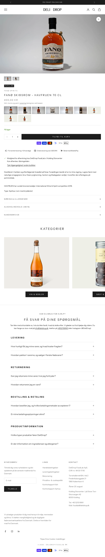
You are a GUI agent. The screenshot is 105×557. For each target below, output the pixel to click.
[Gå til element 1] (7, 79)
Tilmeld (12, 489)
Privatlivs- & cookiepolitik (53, 480)
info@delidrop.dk (41, 328)
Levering (23, 103)
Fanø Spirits (11, 91)
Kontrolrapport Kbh (50, 484)
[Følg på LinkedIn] (18, 531)
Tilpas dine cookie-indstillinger (52, 539)
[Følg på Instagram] (12, 531)
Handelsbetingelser (50, 467)
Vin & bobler (36, 294)
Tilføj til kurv (61, 137)
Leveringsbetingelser (51, 472)
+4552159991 (63, 328)
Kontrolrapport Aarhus (51, 489)
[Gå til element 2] (15, 79)
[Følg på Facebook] (5, 531)
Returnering (47, 476)
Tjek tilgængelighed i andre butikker (21, 165)
